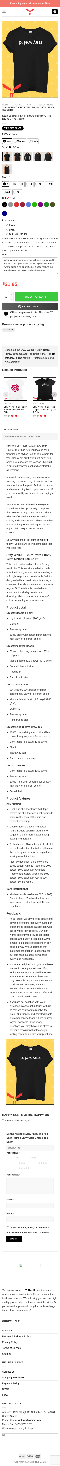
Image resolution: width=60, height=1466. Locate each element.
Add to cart (36, 296)
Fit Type (6, 134)
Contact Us (8, 1371)
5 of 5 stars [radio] (13, 1168)
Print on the (8, 220)
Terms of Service (11, 1348)
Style (6, 147)
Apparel (17, 105)
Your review (13, 1174)
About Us (7, 1330)
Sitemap (6, 1353)
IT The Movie (32, 1290)
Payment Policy (10, 1383)
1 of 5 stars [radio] (10, 1158)
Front (12, 225)
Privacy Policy (10, 1342)
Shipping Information (13, 1377)
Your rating (13, 1153)
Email (10, 1213)
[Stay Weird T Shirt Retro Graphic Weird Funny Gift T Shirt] (44, 389)
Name (10, 1199)
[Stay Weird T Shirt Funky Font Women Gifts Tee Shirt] (15, 389)
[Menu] (4, 11)
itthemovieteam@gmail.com (25, 1420)
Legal (5, 1395)
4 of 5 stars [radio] (32, 1163)
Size (4, 177)
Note (4, 254)
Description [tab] (11, 429)
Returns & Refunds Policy (16, 1336)
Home (5, 105)
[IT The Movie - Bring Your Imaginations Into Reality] (30, 11)
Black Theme (46, 105)
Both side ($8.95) (18, 234)
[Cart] (55, 11)
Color (5, 198)
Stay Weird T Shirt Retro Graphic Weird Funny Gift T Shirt (44, 410)
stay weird (8, 330)
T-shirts (30, 105)
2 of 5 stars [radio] (25, 1158)
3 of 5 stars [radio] (13, 1163)
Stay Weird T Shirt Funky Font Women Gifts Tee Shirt (15, 410)
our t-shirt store (39, 539)
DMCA (5, 1389)
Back (12, 229)
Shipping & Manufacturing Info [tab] (22, 436)
